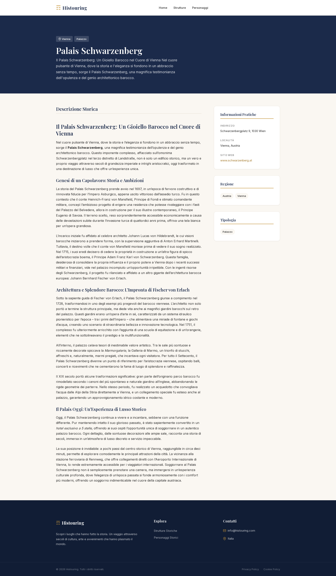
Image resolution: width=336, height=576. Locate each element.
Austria (227, 195)
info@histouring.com (241, 530)
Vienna (241, 195)
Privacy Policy (250, 569)
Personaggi (200, 8)
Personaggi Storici (166, 537)
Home (163, 8)
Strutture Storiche (165, 531)
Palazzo (228, 231)
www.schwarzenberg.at (236, 160)
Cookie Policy (271, 569)
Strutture (179, 8)
